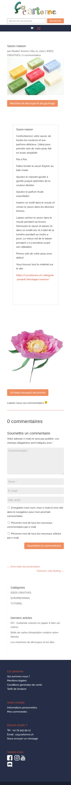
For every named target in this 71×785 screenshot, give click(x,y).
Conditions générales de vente (24, 684)
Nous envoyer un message (22, 738)
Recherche (55, 21)
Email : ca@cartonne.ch (20, 734)
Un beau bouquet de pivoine (27, 392)
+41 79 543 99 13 (21, 730)
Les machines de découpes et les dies (32, 642)
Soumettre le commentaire (44, 545)
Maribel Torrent (20, 51)
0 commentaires (31, 55)
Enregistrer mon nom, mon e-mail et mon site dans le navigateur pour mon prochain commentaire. (35, 512)
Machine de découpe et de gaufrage (32, 103)
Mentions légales (17, 680)
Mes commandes (17, 711)
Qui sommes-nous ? (18, 676)
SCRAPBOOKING (20, 598)
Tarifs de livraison (16, 688)
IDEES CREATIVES (21, 592)
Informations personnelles (22, 707)
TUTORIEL (16, 603)
